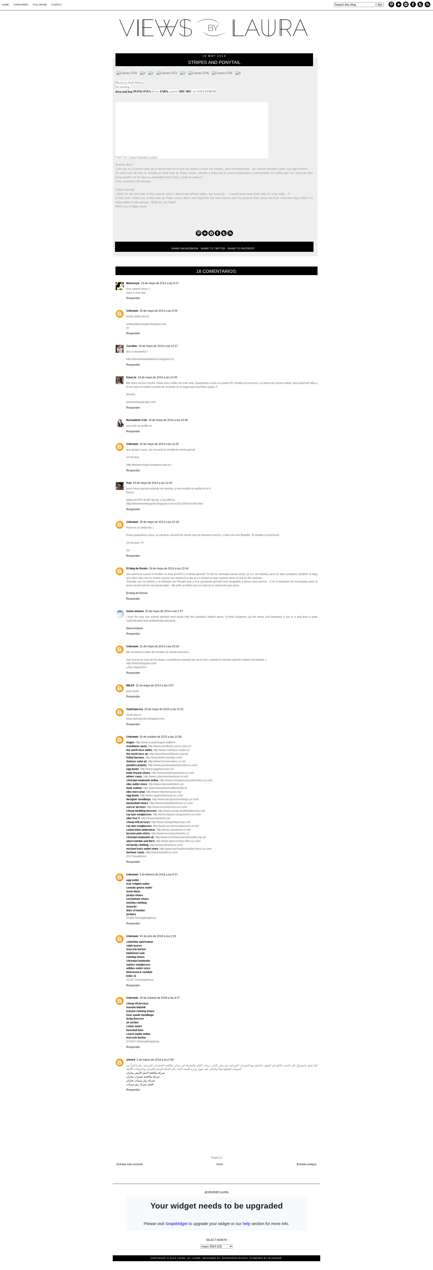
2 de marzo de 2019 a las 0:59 (155, 1059)
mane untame (135, 611)
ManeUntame (134, 628)
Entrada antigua (306, 1164)
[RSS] (427, 4)
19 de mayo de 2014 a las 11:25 (159, 444)
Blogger (274, 1258)
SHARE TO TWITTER (213, 248)
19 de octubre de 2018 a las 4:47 (160, 997)
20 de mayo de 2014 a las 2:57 (164, 611)
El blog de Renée (137, 568)
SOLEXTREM (206, 91)
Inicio (219, 1164)
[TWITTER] (420, 4)
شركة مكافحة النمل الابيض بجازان (145, 1072)
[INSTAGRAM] (406, 4)
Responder (133, 298)
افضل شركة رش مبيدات (140, 1084)
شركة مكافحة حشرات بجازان (142, 1076)
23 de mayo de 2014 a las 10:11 (164, 709)
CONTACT (56, 4)
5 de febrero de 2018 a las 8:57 (159, 874)
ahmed (130, 1059)
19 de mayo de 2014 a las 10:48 (168, 420)
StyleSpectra (134, 709)
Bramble (143, 157)
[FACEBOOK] (413, 4)
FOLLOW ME (40, 4)
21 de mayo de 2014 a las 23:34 (159, 646)
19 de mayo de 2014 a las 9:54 (158, 310)
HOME (5, 4)
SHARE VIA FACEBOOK (184, 248)
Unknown (132, 310)
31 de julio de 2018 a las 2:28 (158, 936)
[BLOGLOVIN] (398, 4)
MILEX (130, 685)
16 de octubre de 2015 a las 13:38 (161, 736)
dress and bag (124, 91)
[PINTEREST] (391, 4)
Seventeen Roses (235, 1258)
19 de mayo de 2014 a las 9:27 (160, 283)
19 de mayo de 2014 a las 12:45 (152, 482)
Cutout (133, 157)
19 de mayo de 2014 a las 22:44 (169, 568)
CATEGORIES (21, 4)
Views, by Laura (189, 1258)
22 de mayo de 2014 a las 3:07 (155, 685)
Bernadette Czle (136, 420)
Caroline (131, 346)
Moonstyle (133, 283)
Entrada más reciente (130, 1164)
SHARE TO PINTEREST (241, 248)
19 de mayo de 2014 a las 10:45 (157, 377)
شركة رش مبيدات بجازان (140, 1080)
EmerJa (131, 377)
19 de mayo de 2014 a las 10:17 (158, 346)
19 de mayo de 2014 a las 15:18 (159, 522)
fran (128, 482)
